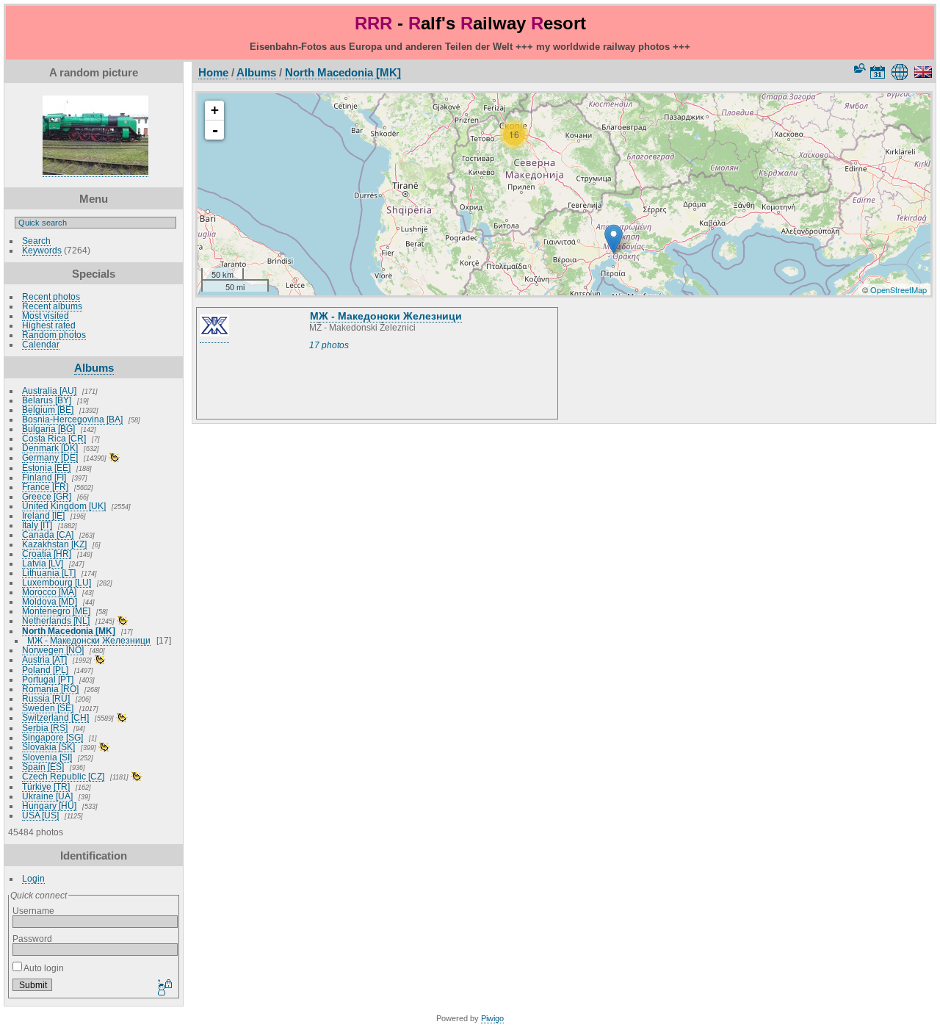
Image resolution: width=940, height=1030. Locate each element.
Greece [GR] (46, 496)
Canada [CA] (47, 534)
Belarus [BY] (46, 400)
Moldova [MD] (49, 601)
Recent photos (51, 296)
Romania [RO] (50, 689)
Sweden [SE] (47, 708)
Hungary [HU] (49, 805)
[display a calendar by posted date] (877, 72)
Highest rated (49, 325)
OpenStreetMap (898, 289)
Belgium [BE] (47, 409)
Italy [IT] (37, 525)
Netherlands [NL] (56, 620)
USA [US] (40, 815)
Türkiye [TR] (46, 786)
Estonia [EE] (46, 467)
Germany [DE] (50, 457)
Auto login (43, 968)
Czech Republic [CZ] (63, 776)
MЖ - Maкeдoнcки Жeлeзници (89, 640)
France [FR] (45, 486)
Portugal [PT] (47, 679)
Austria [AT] (44, 659)
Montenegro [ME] (56, 611)
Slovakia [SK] (48, 747)
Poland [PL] (45, 669)
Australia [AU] (49, 390)
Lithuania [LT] (49, 572)
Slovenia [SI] (47, 757)
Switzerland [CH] (55, 717)
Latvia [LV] (42, 563)
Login (33, 878)
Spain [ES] (43, 766)
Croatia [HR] (46, 553)
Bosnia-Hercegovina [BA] (72, 419)
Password (32, 938)
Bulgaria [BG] (48, 428)
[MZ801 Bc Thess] (613, 239)
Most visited (45, 315)
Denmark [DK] (50, 448)
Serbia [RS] (45, 727)
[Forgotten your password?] (163, 988)
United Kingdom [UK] (64, 506)
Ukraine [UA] (47, 796)
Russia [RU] (46, 698)
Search (36, 240)
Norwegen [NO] (53, 650)
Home (213, 72)
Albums (94, 367)
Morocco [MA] (49, 592)
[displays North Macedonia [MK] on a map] (902, 72)
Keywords (42, 250)
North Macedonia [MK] (68, 630)
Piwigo (492, 1018)
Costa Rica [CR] (54, 438)
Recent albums (52, 306)
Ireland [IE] (43, 515)
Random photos (54, 334)
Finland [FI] (44, 477)
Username (33, 910)
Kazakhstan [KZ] (54, 544)
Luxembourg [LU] (56, 582)
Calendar (40, 344)
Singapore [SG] (52, 737)
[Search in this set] (858, 67)
